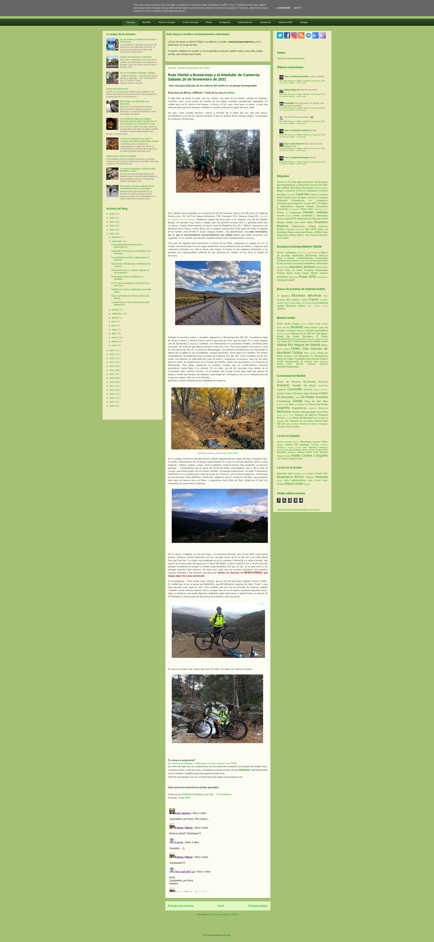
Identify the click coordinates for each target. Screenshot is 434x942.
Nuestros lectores (302, 267)
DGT (315, 203)
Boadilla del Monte (306, 385)
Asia (290, 473)
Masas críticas (285, 222)
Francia (310, 477)
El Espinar (290, 447)
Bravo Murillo (311, 327)
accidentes (323, 235)
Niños (310, 222)
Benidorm (317, 442)
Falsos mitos (307, 209)
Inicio (221, 905)
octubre (115, 310)
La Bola (290, 404)
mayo (114, 329)
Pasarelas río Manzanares (313, 356)
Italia (287, 480)
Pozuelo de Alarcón (306, 415)
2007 (112, 402)
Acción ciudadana (286, 252)
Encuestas (322, 206)
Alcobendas (310, 381)
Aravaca (304, 324)
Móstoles (296, 412)
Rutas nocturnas (297, 232)
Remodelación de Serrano (299, 361)
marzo (115, 337)
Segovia (301, 452)
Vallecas (314, 364)
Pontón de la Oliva (286, 415)
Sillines (325, 306)
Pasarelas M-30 (290, 356)
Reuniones (293, 277)
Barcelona (307, 441)
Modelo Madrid (284, 349)
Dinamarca (286, 477)
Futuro (289, 216)
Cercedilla (295, 389)
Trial (307, 235)
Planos (209, 22)
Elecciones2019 (299, 339)
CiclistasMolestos (305, 258)
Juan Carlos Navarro (294, 144)
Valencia (324, 452)
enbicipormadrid (285, 280)
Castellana (291, 330)
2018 (112, 358)
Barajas (324, 324)
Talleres (301, 235)
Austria (304, 474)
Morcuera (284, 411)
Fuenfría (321, 397)
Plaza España (313, 359)
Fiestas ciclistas (315, 212)
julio (114, 321)
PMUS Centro (322, 267)
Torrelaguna (323, 424)
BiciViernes (311, 255)
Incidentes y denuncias (314, 215)
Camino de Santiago (298, 444)
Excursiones (283, 209)
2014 (112, 374)
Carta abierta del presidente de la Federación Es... (126, 245)
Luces (315, 302)
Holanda (321, 477)
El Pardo (322, 336)
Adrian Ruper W (291, 90)
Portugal (281, 484)
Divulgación (224, 22)
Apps (279, 185)
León (286, 450)
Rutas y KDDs (314, 232)
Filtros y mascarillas (292, 303)
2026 (112, 214)
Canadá (318, 473)
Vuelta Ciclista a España (309, 455)
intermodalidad (283, 238)
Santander (292, 452)
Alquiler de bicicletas (287, 182)
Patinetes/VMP (285, 22)
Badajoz (296, 442)
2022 (112, 230)
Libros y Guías (284, 219)
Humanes (281, 404)
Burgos (281, 445)
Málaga (298, 450)
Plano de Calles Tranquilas (299, 270)
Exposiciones (295, 209)
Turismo (314, 235)
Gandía (299, 447)
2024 (112, 222)
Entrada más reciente (181, 905)
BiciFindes (297, 255)
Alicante (289, 442)
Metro (324, 345)
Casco (314, 194)
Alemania (282, 473)
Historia (297, 215)
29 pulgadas (283, 296)
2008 (112, 398)
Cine (312, 201)
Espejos (280, 303)
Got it (297, 8)
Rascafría (289, 418)
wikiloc (231, 92)
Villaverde (324, 364)
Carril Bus (291, 195)
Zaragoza (293, 458)
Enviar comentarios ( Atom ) (225, 914)
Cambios (304, 300)
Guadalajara (323, 447)
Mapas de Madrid (307, 345)
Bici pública (284, 187)
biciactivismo (322, 277)
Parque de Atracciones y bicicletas (136, 57)
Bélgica (311, 474)
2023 (112, 226)
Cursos (308, 203)
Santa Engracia (321, 362)
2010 (112, 390)
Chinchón (308, 389)
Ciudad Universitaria (317, 330)
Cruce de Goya (306, 261)
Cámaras (324, 300)
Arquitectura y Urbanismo (296, 184)
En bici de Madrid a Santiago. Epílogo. (137, 73)
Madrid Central (321, 341)
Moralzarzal (323, 408)
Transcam (282, 427)
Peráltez (280, 270)
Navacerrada (309, 411)
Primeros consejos (166, 22)
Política (281, 229)
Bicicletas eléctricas (307, 295)
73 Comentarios (224, 794)
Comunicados (321, 258)
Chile (325, 473)
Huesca (280, 450)
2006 (112, 406)
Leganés (284, 407)
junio (114, 325)
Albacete (281, 442)
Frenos (308, 303)
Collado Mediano (321, 390)
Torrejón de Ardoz (309, 424)
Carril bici (303, 194)
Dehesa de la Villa (301, 333)
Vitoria (288, 456)
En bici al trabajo (190, 22)
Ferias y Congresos (290, 212)
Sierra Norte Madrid (230, 453)
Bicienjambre (308, 188)
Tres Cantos (293, 426)
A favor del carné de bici (117, 89)
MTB (294, 218)
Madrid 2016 (307, 341)
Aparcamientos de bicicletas (312, 182)
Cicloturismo (299, 200)
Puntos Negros (301, 273)
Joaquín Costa (322, 339)
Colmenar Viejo (301, 393)
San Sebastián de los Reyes (299, 421)
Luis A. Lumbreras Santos (296, 76)
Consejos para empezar (290, 203)
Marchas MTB (320, 218)
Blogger (227, 935)
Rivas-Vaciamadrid (303, 417)
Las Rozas (322, 404)
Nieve (303, 222)
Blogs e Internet (286, 190)
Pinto (325, 411)
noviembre (117, 241)
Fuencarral (311, 339)
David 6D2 (289, 103)
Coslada (314, 393)
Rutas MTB (184, 798)
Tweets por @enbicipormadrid (290, 58)
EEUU (300, 477)
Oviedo (311, 450)
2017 (112, 362)
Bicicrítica (296, 187)
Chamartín (301, 331)
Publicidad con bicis (295, 229)
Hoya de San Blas (316, 401)
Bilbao (325, 442)
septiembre (117, 313)
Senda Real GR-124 (292, 364)
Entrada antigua (258, 905)
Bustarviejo (323, 386)
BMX (325, 185)
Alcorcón (323, 381)
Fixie (303, 303)
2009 (112, 394)
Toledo (316, 452)
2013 (112, 378)
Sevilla (309, 452)
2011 (112, 386)
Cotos (323, 393)
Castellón (316, 445)
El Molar (297, 397)
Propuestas (321, 270)
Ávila (300, 458)
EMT (314, 333)
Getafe (299, 401)
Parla (319, 412)
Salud (325, 232)
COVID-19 (301, 191)
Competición (322, 200)
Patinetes (323, 226)
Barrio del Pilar (284, 328)
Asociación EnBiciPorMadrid (309, 253)
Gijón (305, 447)
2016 (112, 366)
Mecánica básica (295, 305)
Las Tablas (282, 341)
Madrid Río (285, 345)
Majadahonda (300, 408)
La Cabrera (299, 404)
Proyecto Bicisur (285, 273)
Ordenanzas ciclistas (305, 226)
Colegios (304, 22)
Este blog (130, 22)
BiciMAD (146, 22)
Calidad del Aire (245, 22)
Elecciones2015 (320, 260)
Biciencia (323, 255)
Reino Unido (294, 483)
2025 (112, 218)
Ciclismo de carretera (295, 197)
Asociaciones (316, 185)
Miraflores (313, 408)
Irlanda (280, 480)
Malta (311, 480)
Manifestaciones (305, 219)
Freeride (281, 215)
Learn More (283, 8)
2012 (112, 382)
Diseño (312, 206)
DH (320, 203)
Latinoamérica (299, 480)
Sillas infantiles (314, 306)
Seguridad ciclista (287, 235)
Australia (297, 474)
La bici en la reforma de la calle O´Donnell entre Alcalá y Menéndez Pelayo (139, 140)
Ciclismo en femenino (317, 198)
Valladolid (281, 456)
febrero (115, 341)
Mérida (305, 450)
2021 (112, 234)
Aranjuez (285, 385)
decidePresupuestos (288, 366)
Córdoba (281, 447)
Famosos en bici (321, 209)
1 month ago (301, 83)
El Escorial (285, 397)
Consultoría (265, 22)
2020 (112, 350)
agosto (115, 318)
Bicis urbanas (293, 300)
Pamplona (319, 450)
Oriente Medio (321, 480)
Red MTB (311, 229)
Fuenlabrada (285, 401)
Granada (313, 447)
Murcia (292, 450)
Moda (297, 222)
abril (114, 333)
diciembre (116, 237)
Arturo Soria (314, 324)
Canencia (282, 389)
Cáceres (324, 445)
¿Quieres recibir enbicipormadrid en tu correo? (298, 510)
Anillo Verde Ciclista (289, 323)
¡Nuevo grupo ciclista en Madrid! (121, 156)
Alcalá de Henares (290, 381)
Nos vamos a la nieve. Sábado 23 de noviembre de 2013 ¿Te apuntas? (137, 187)
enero (115, 345)
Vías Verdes (282, 458)
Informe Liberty (283, 267)
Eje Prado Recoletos (301, 336)
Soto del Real (293, 424)
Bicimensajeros (321, 188)
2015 (112, 370)
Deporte (301, 206)
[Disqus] (218, 849)
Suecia (307, 484)
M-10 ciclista (294, 341)
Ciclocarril (284, 200)
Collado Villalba (284, 393)
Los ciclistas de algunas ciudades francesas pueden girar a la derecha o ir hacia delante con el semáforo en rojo (138, 121)
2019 (112, 354)
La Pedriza (310, 404)
